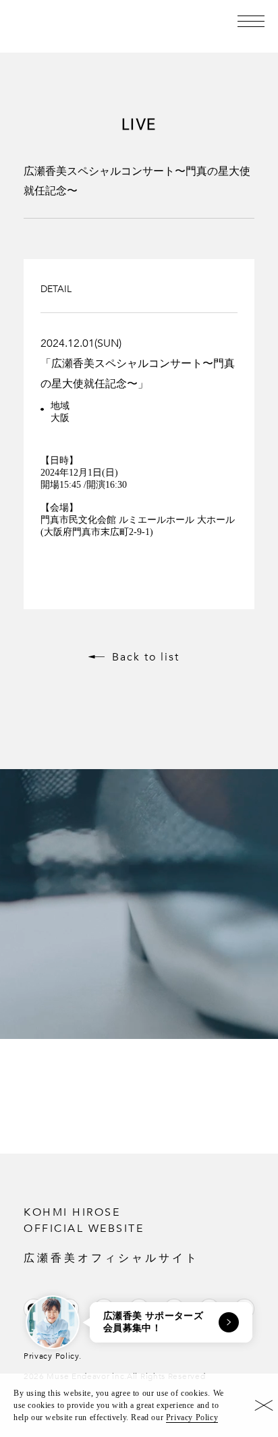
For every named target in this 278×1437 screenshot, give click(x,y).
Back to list (145, 657)
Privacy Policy (192, 1417)
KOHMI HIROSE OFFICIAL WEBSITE (111, 1234)
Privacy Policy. (53, 1356)
